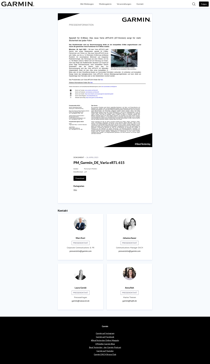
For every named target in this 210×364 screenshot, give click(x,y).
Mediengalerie (105, 4)
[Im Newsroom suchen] (194, 4)
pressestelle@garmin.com (81, 251)
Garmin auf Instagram (105, 333)
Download (79, 178)
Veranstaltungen (124, 4)
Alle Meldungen (87, 4)
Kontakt (140, 4)
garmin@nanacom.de (80, 301)
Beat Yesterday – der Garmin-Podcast (105, 347)
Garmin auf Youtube (105, 351)
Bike (75, 190)
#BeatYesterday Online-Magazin (105, 340)
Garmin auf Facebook (105, 337)
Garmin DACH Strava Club (105, 354)
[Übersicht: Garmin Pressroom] (17, 4)
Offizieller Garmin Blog (105, 344)
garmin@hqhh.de (129, 301)
